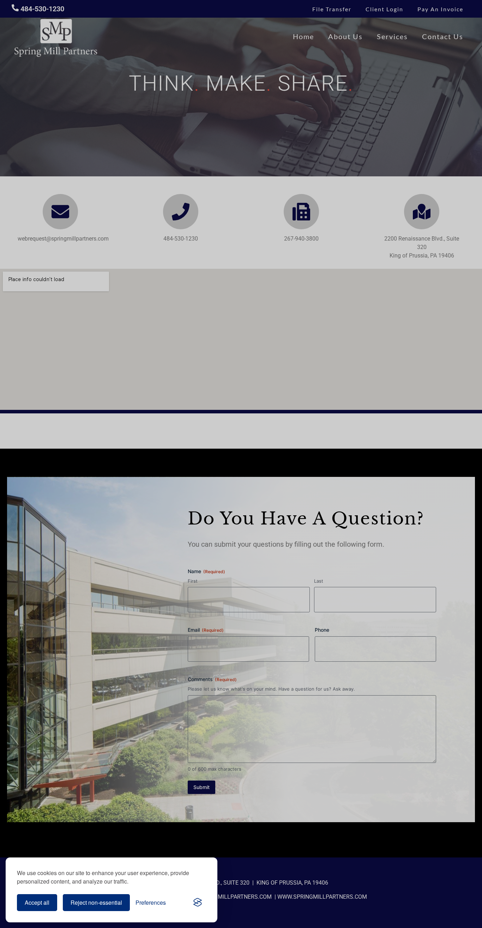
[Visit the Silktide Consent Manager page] (197, 902)
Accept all (37, 902)
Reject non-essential (96, 902)
